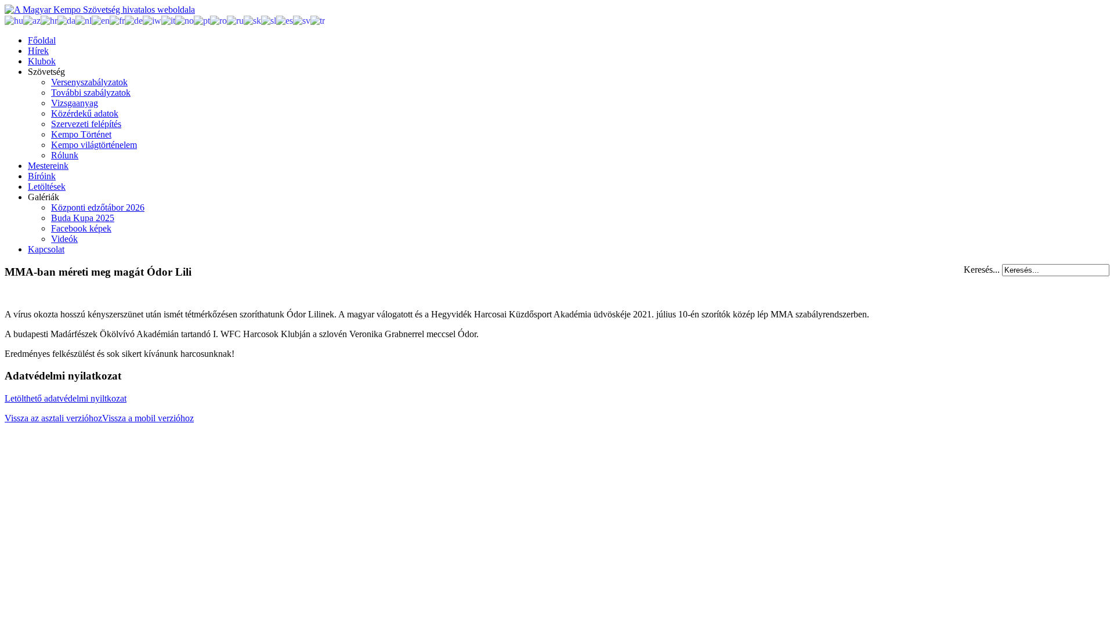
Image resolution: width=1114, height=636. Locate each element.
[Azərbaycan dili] (32, 20)
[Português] (202, 20)
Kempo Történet (81, 134)
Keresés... (982, 269)
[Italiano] (168, 20)
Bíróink (42, 176)
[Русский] (235, 20)
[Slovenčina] (252, 20)
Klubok (42, 61)
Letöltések (47, 186)
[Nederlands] (83, 20)
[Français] (117, 20)
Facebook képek (81, 228)
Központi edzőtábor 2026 (97, 207)
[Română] (218, 20)
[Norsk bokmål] (184, 20)
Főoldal (42, 40)
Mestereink (48, 166)
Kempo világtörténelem (94, 145)
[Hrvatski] (49, 20)
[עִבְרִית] (152, 20)
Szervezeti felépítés (86, 124)
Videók (64, 239)
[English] (101, 20)
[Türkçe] (317, 20)
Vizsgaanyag (74, 103)
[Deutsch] (134, 20)
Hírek (38, 51)
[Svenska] (301, 20)
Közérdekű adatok (84, 113)
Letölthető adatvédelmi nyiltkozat (65, 398)
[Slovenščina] (268, 20)
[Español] (284, 20)
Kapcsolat (46, 249)
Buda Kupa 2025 (82, 218)
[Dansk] (66, 20)
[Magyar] (14, 20)
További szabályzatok (91, 92)
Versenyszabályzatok (89, 82)
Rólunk (64, 155)
